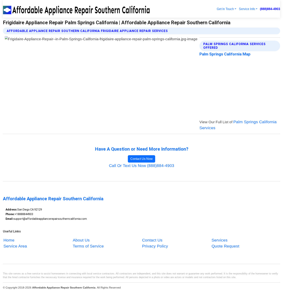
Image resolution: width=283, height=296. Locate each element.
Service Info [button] (247, 9)
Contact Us (152, 240)
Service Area (15, 246)
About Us (81, 240)
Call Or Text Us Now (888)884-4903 (141, 165)
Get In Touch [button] (225, 9)
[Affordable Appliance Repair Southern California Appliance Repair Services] (77, 9)
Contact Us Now (141, 158)
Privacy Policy (155, 246)
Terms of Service (88, 246)
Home (8, 240)
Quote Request (225, 246)
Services (220, 240)
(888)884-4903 (270, 9)
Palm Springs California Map (224, 54)
